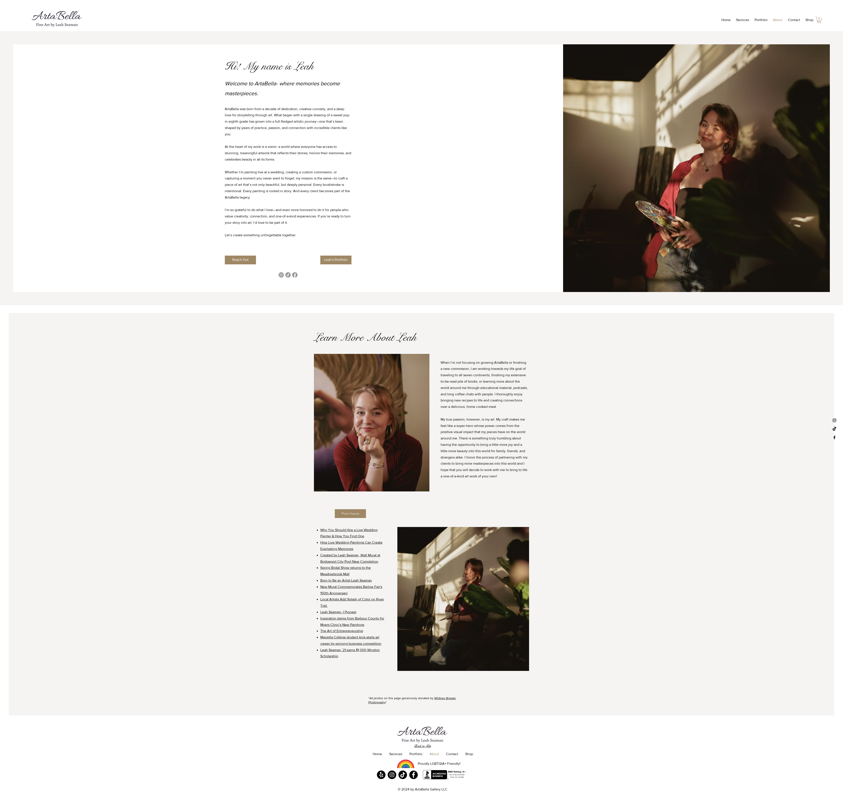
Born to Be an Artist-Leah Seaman (346, 580)
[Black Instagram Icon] (834, 420)
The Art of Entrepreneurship (341, 631)
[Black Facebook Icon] (834, 437)
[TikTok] (834, 428)
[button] (742, 19)
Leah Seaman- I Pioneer (338, 612)
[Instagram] (281, 275)
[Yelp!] (381, 774)
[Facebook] (294, 275)
